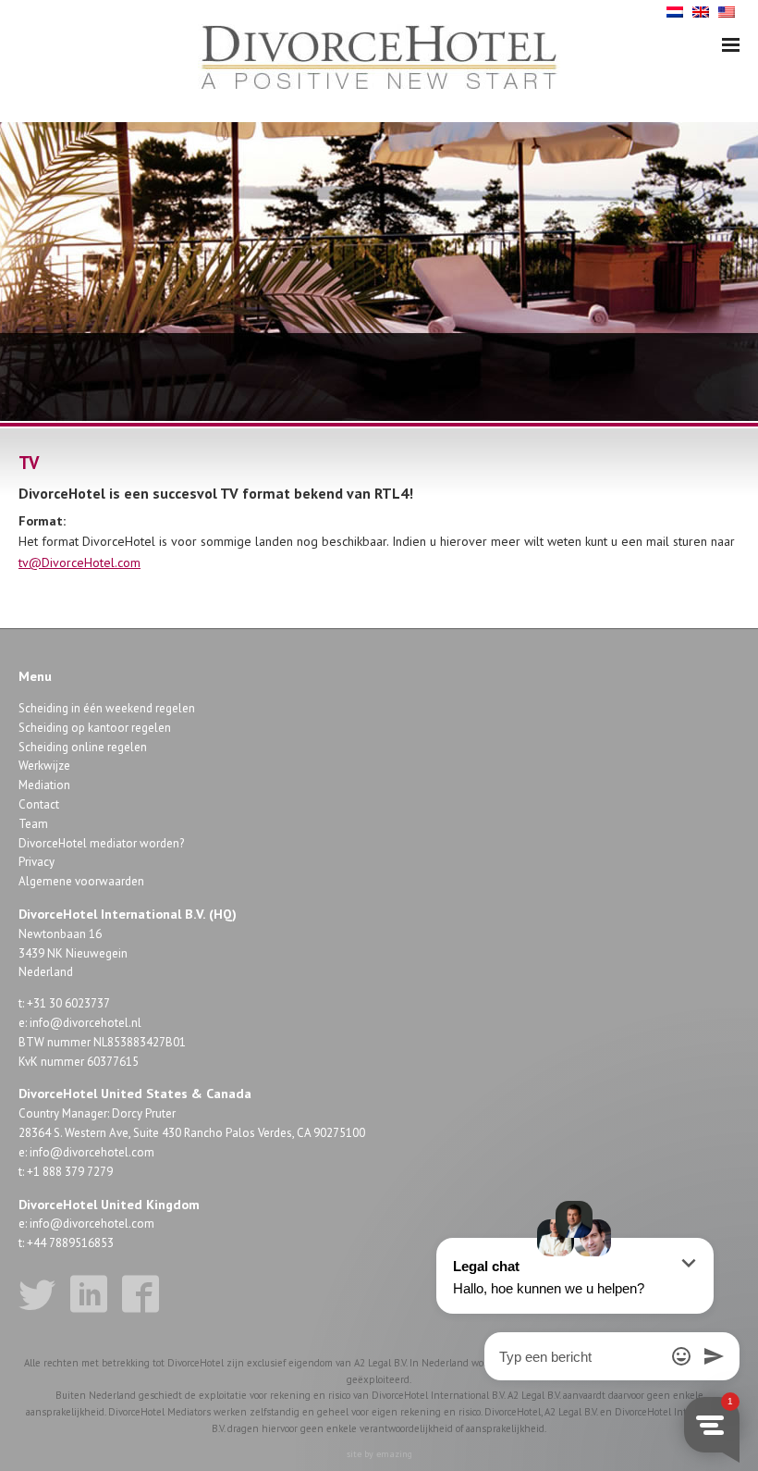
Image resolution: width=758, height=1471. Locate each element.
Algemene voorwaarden (81, 881)
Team (33, 824)
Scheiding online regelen (82, 747)
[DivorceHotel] (379, 58)
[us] (727, 11)
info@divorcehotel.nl (85, 1023)
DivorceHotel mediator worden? (101, 843)
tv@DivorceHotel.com (79, 562)
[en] (701, 11)
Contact (38, 804)
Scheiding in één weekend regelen (106, 708)
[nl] (675, 11)
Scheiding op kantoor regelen (94, 728)
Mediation (44, 785)
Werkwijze (44, 765)
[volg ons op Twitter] (36, 1294)
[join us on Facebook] (140, 1294)
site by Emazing (379, 1454)
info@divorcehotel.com (92, 1152)
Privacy (36, 862)
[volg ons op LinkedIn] (88, 1294)
